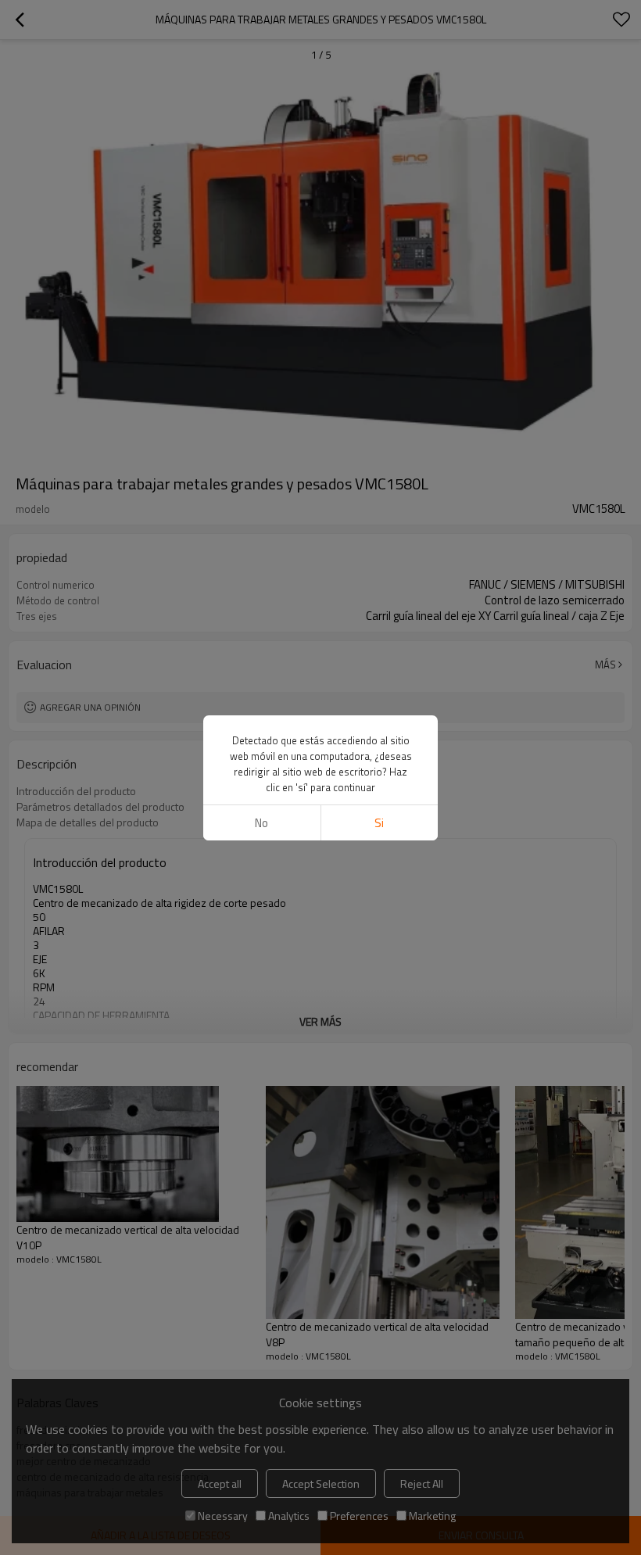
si (379, 823)
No (261, 823)
